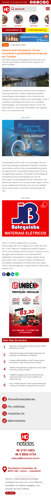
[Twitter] (37, 2)
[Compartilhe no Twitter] (8, 274)
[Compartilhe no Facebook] (4, 274)
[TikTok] (44, 2)
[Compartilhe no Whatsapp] (17, 274)
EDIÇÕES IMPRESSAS (12, 30)
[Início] (6, 13)
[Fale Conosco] (47, 2)
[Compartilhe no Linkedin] (12, 274)
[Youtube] (41, 2)
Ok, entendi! (10, 493)
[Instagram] (34, 2)
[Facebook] (31, 2)
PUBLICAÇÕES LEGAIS (36, 30)
